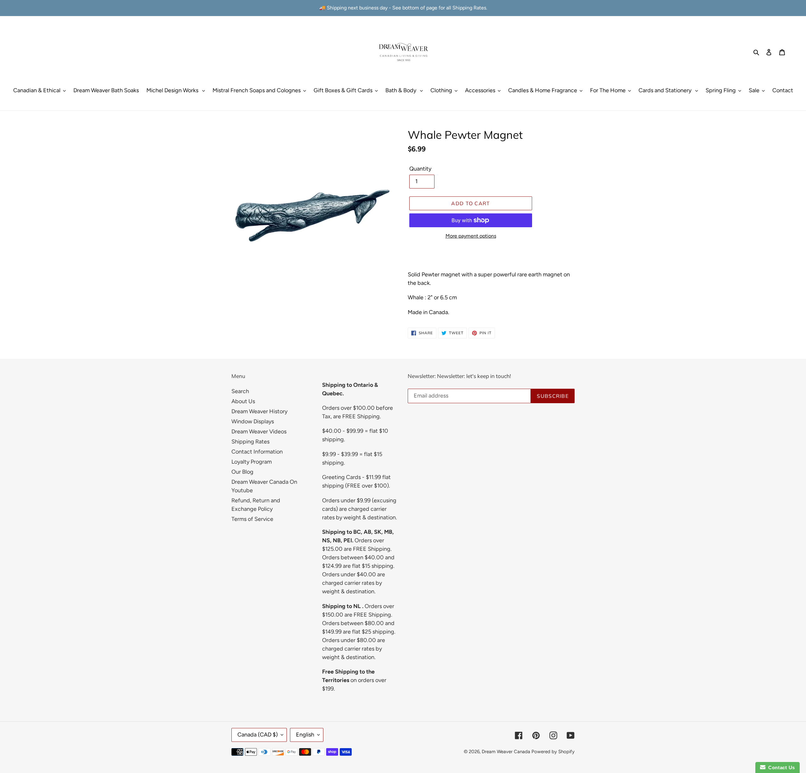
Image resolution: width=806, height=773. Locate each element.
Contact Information (257, 451)
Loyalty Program (251, 461)
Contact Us (780, 767)
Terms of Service (252, 519)
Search (240, 391)
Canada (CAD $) (257, 734)
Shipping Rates (250, 441)
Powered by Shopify (553, 751)
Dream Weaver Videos (259, 431)
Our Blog (242, 471)
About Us (243, 401)
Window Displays (252, 421)
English (305, 734)
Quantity (420, 168)
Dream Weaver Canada (506, 751)
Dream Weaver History (259, 411)
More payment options (471, 236)
